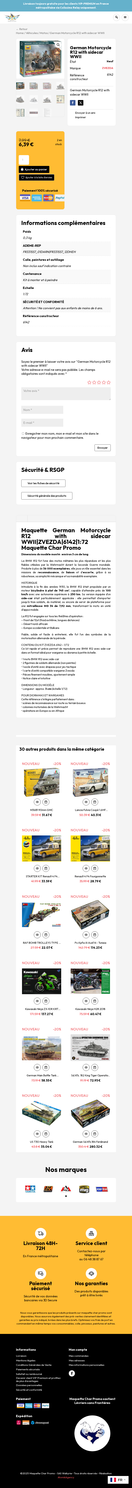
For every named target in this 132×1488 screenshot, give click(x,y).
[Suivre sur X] (80, 103)
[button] (58, 45)
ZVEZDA (107, 68)
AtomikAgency (66, 1477)
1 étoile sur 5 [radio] (89, 382)
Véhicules (32, 33)
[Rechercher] (116, 17)
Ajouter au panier (36, 169)
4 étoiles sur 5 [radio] (104, 382)
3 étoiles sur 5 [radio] (99, 382)
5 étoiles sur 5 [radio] (109, 382)
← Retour (22, 29)
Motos (44, 33)
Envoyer (102, 447)
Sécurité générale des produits (47, 495)
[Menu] (125, 17)
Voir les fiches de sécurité (43, 483)
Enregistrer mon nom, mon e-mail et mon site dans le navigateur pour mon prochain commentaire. (59, 435)
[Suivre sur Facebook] (72, 103)
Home (20, 33)
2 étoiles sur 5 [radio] (94, 382)
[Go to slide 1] (66, 1196)
